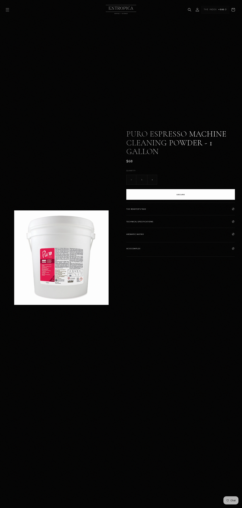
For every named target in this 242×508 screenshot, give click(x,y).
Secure (180, 195)
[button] (7, 10)
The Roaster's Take (136, 209)
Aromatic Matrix (135, 234)
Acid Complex (133, 248)
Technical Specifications (139, 221)
